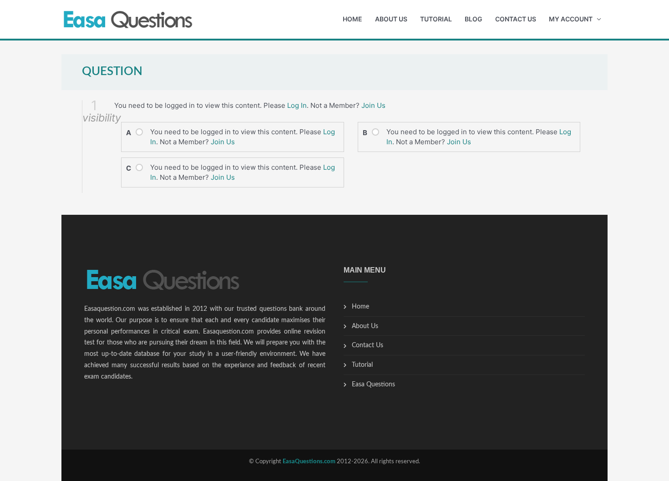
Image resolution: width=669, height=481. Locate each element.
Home (352, 19)
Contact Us (515, 19)
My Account (571, 19)
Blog (473, 19)
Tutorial (436, 19)
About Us (391, 19)
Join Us (373, 105)
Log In (297, 105)
